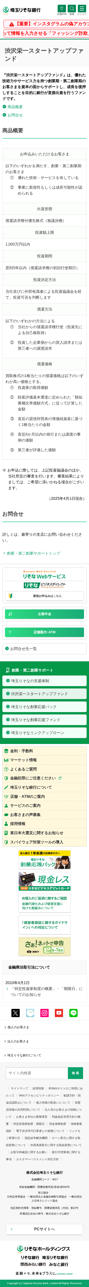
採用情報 (38, 1088)
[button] (72, 14)
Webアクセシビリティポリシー (39, 1095)
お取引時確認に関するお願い (28, 1152)
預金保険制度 (57, 1124)
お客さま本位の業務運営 (31, 1116)
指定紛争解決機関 (36, 1138)
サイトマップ (19, 1088)
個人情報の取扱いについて (53, 1102)
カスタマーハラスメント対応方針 (37, 1159)
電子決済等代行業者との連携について (40, 1131)
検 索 (75, 1073)
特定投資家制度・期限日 (29, 1124)
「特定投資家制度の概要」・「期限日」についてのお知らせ (47, 992)
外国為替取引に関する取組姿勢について (56, 1145)
